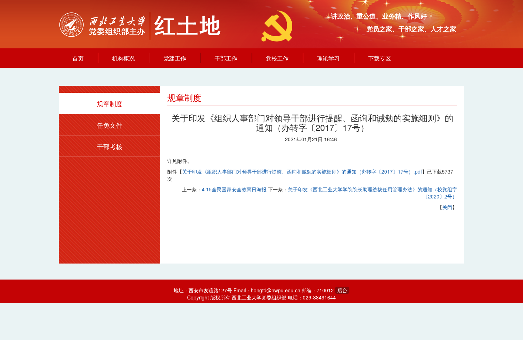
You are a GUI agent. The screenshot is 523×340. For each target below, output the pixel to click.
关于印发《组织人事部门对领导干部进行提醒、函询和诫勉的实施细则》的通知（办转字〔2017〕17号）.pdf (302, 171)
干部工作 (226, 58)
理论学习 (328, 58)
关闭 (447, 207)
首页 (78, 58)
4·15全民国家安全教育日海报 (234, 189)
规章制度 (109, 103)
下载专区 (379, 58)
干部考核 (109, 146)
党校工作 (277, 58)
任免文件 (109, 124)
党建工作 (174, 58)
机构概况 (123, 58)
